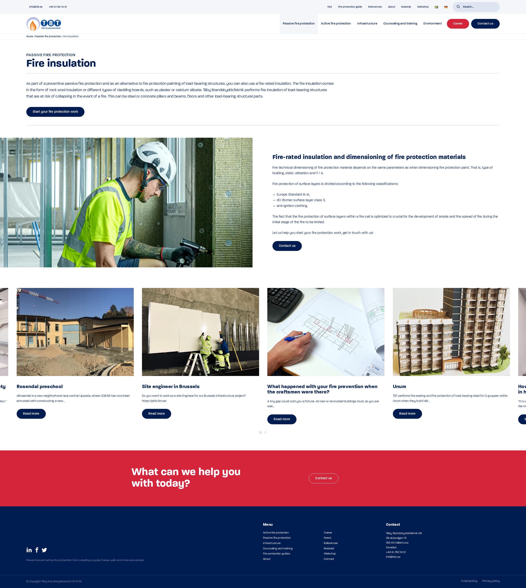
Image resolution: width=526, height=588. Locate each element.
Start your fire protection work (55, 112)
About (391, 7)
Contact (329, 559)
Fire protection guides (276, 553)
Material (406, 7)
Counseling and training (400, 23)
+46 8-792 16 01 (396, 552)
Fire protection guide (350, 7)
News (327, 538)
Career (328, 532)
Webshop (423, 7)
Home (29, 36)
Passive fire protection (299, 23)
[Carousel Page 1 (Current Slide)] (260, 432)
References (375, 7)
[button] (458, 7)
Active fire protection (336, 23)
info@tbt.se (393, 557)
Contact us (287, 246)
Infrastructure (367, 23)
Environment (432, 23)
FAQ (330, 7)
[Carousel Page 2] (265, 432)
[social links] (29, 550)
